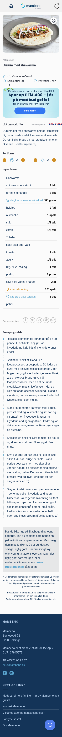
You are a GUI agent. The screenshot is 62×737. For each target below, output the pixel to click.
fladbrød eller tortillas (23, 296)
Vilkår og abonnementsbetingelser (23, 712)
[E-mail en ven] (39, 320)
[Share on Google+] (53, 320)
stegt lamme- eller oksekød (26, 200)
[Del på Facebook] (25, 320)
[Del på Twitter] (32, 320)
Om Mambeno (11, 725)
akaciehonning (19, 289)
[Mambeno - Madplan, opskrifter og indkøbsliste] (31, 6)
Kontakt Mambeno (14, 706)
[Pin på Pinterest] (46, 320)
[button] (5, 6)
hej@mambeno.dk (14, 664)
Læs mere (30, 110)
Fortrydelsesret (12, 719)
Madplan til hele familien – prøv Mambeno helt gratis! (31, 698)
